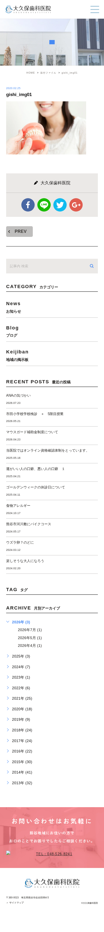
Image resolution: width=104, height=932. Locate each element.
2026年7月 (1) (30, 630)
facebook (28, 205)
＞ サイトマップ (15, 902)
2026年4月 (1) (30, 645)
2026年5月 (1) (30, 638)
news (13, 307)
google (76, 205)
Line (44, 205)
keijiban (17, 355)
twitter (60, 205)
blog (12, 331)
